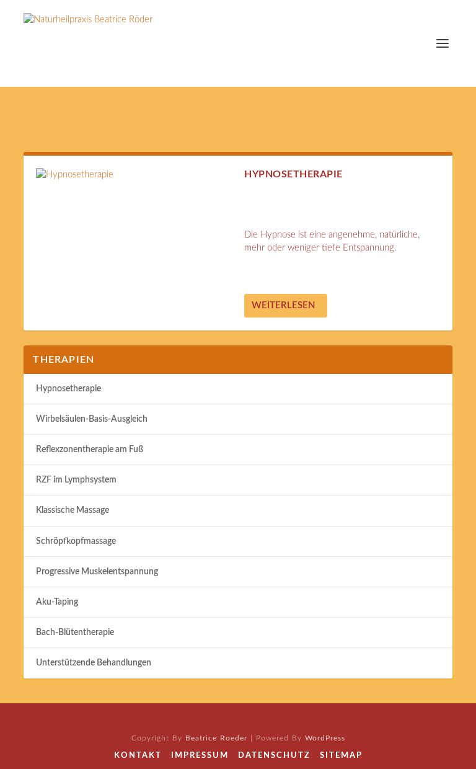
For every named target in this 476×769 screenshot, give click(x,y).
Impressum (200, 756)
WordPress (325, 738)
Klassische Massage (72, 510)
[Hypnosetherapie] (134, 174)
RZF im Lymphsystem (76, 480)
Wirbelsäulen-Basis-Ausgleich (92, 419)
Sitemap (341, 756)
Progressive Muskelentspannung (97, 571)
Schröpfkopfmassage (76, 541)
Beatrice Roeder (216, 738)
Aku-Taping (57, 602)
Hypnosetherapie (293, 174)
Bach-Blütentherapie (75, 632)
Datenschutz (274, 756)
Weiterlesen (283, 305)
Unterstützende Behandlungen (93, 663)
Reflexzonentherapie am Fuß (89, 449)
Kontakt (138, 756)
